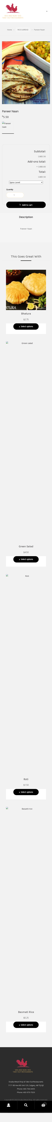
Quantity (9, 189)
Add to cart (27, 205)
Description (26, 217)
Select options (27, 326)
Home (9, 29)
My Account (8, 1105)
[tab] (26, 217)
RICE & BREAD (23, 29)
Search (26, 1105)
